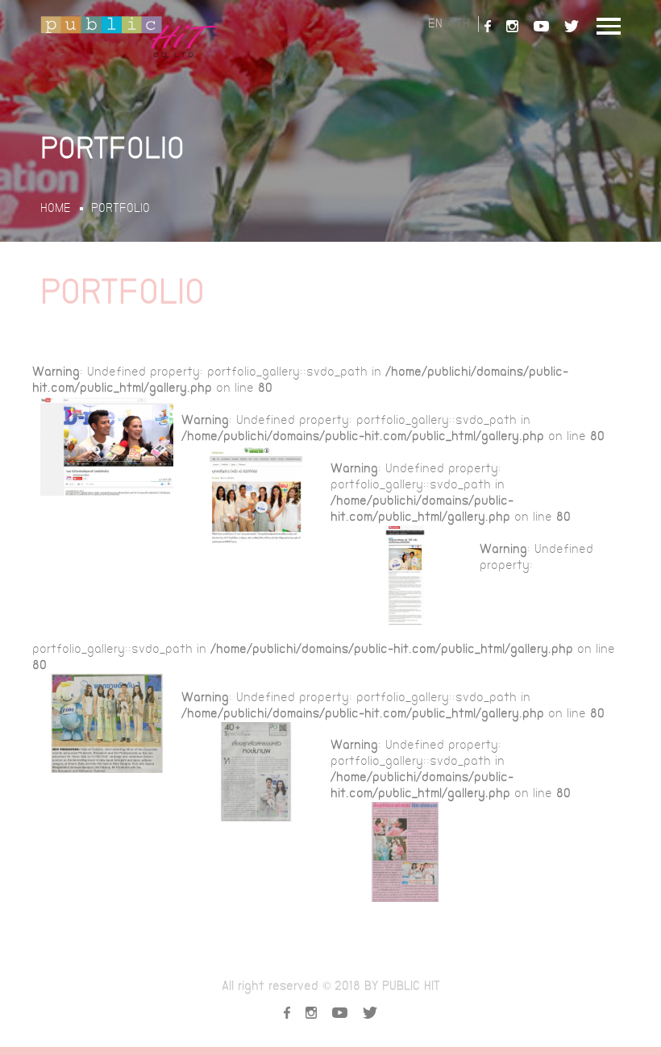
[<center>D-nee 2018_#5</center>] (255, 772)
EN (435, 24)
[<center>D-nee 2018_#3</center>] (405, 575)
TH (463, 24)
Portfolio (120, 209)
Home (55, 209)
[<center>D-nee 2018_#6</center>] (405, 852)
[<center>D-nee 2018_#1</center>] (106, 446)
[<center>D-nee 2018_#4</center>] (106, 724)
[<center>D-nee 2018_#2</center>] (255, 495)
